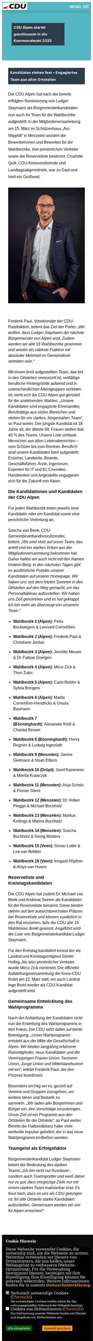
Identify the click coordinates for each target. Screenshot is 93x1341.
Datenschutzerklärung (68, 1284)
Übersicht (21, 1296)
